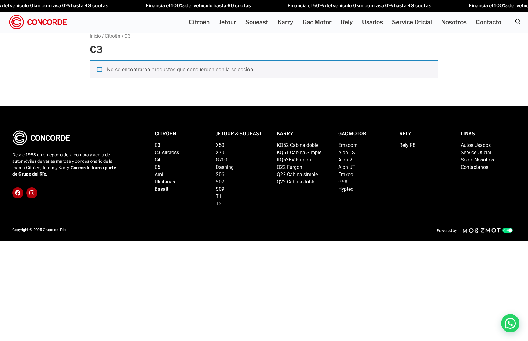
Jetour (227, 22)
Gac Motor (317, 22)
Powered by (447, 230)
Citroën (199, 22)
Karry (285, 22)
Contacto (488, 22)
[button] (518, 22)
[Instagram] (31, 192)
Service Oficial (412, 22)
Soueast (256, 22)
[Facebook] (17, 192)
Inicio (95, 36)
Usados (372, 22)
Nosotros (454, 22)
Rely (347, 22)
